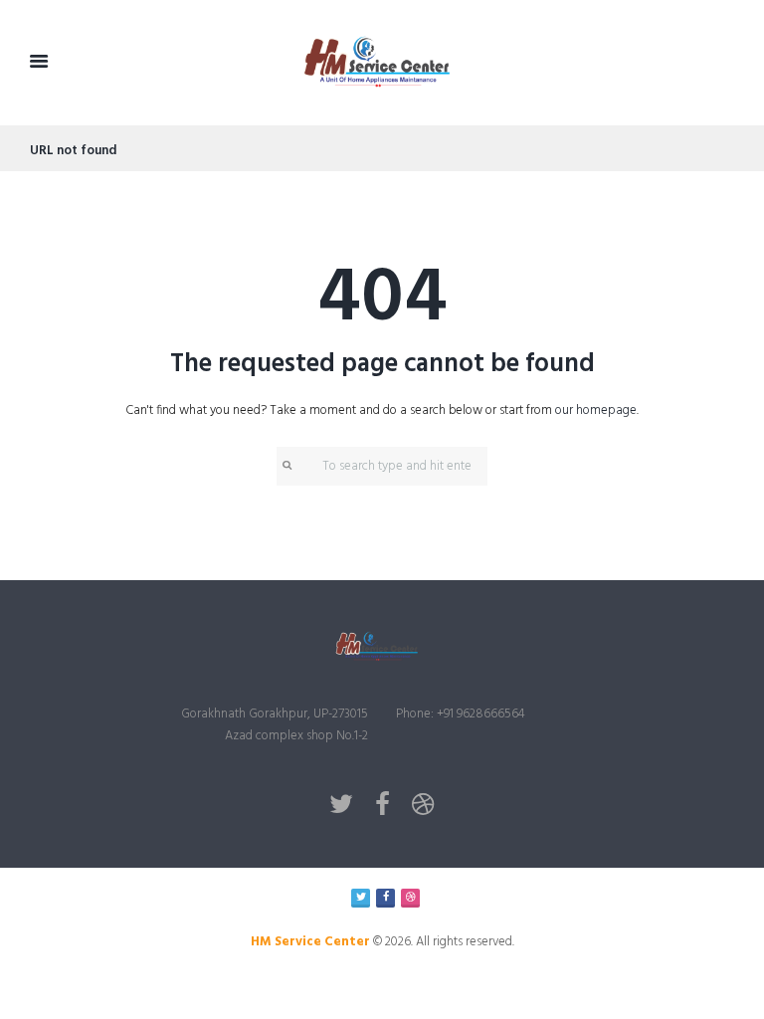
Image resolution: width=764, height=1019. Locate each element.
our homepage (596, 410)
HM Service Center (310, 941)
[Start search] (286, 466)
